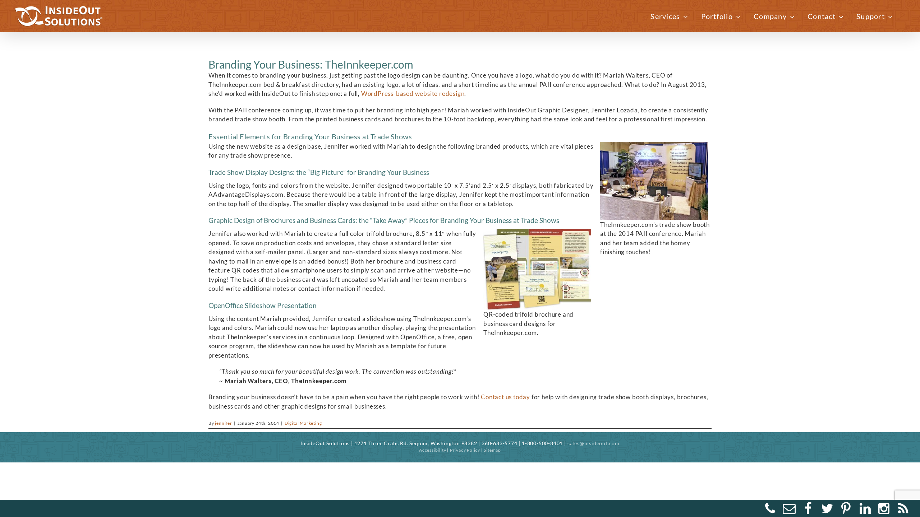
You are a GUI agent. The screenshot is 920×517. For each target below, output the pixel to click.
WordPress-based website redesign (413, 93)
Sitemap (492, 450)
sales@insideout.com (593, 443)
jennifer (223, 423)
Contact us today (506, 397)
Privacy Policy (465, 450)
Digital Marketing (303, 423)
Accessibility (432, 450)
